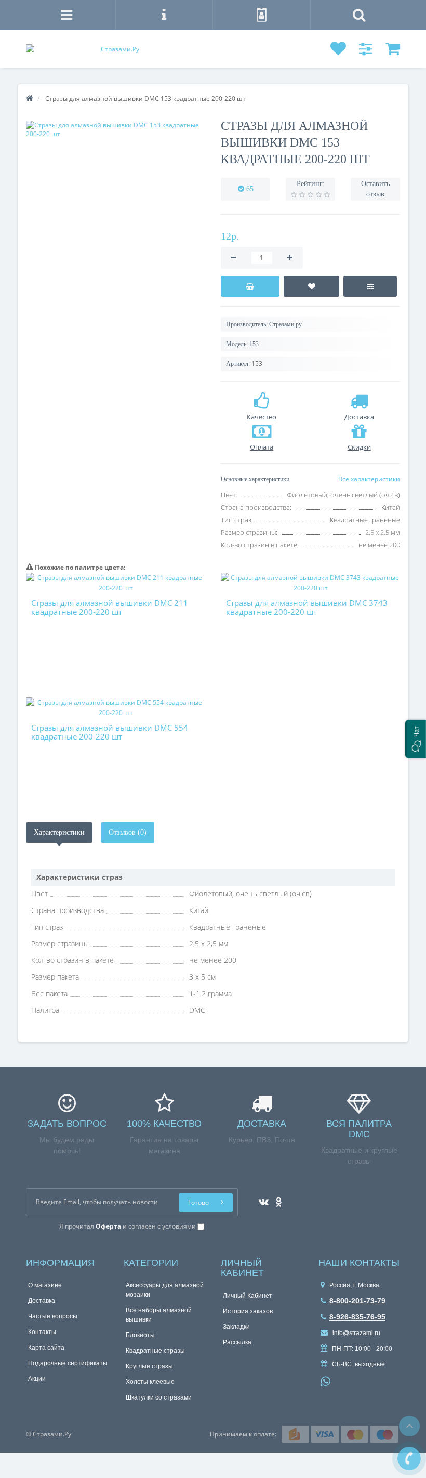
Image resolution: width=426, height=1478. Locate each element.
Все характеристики (369, 478)
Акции (37, 1378)
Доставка (41, 1300)
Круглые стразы (149, 1366)
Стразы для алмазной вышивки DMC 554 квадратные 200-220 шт (109, 732)
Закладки (236, 1326)
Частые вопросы (52, 1316)
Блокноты (140, 1335)
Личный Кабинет (247, 1295)
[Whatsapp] (326, 1380)
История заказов (248, 1311)
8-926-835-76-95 (357, 1317)
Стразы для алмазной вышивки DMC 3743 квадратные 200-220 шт (307, 607)
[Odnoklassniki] (276, 1198)
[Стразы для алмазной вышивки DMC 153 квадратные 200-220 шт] (115, 129)
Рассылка (237, 1342)
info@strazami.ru (355, 1333)
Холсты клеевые (150, 1381)
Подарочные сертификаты (68, 1363)
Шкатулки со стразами (159, 1397)
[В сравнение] (370, 286)
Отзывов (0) (128, 832)
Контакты (42, 1332)
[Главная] (29, 98)
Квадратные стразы (155, 1350)
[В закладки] (312, 286)
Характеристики (59, 832)
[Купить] (250, 286)
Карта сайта (46, 1347)
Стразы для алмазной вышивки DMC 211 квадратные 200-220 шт (109, 607)
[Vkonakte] (261, 1198)
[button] (415, 739)
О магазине (45, 1285)
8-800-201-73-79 (357, 1301)
